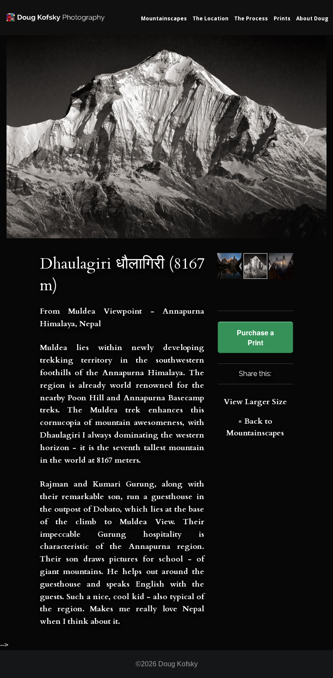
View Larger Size (255, 401)
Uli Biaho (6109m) (287, 136)
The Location (211, 18)
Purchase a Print (255, 337)
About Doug (312, 18)
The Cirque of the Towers (47, 136)
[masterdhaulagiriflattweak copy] (166, 136)
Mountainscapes (164, 18)
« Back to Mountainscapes (255, 427)
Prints (282, 18)
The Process (251, 18)
